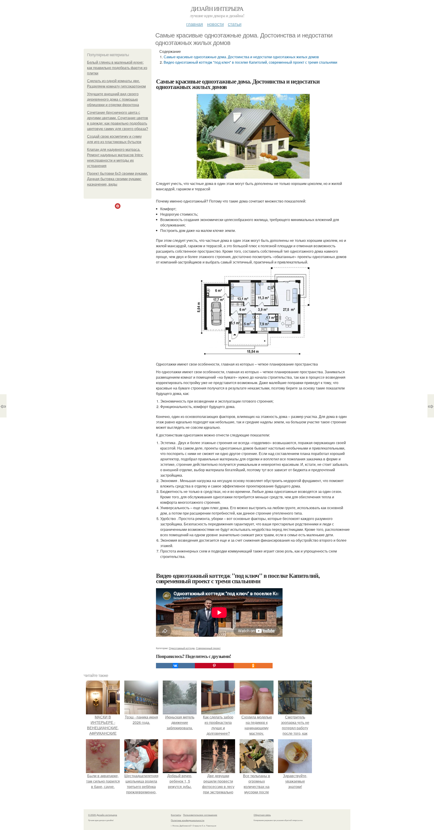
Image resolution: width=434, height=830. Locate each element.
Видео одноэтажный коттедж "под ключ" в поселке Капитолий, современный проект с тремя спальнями (250, 62)
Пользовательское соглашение (200, 814)
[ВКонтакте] (175, 665)
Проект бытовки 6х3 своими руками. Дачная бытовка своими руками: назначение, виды (117, 179)
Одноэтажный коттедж (182, 648)
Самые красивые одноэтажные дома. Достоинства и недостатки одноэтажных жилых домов (241, 56)
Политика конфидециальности (187, 820)
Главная (194, 24)
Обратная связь (262, 814)
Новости (215, 24)
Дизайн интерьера (217, 8)
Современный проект (208, 648)
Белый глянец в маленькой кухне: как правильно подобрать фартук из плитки (117, 68)
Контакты (176, 814)
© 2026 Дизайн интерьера (102, 814)
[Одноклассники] (253, 665)
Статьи (234, 24)
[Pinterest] (214, 665)
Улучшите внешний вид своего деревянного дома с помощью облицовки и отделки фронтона (113, 99)
